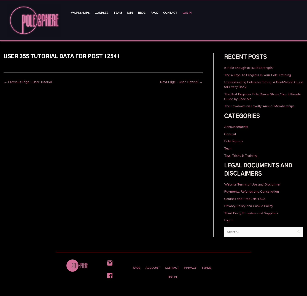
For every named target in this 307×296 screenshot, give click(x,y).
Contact (170, 12)
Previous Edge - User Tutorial (28, 82)
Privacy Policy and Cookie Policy (248, 206)
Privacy (190, 267)
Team (118, 12)
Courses (101, 12)
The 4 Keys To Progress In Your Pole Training (257, 75)
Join (130, 12)
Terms (206, 267)
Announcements (236, 127)
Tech (227, 148)
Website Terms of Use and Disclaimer (252, 184)
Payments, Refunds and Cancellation (251, 191)
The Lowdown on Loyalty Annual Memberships (259, 106)
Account (153, 267)
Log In (187, 12)
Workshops (80, 12)
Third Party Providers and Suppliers (251, 213)
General (230, 134)
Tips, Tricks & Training (240, 155)
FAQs (154, 12)
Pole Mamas (233, 141)
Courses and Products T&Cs (244, 199)
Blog (142, 12)
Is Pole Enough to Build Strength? (248, 68)
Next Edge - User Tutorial (181, 82)
